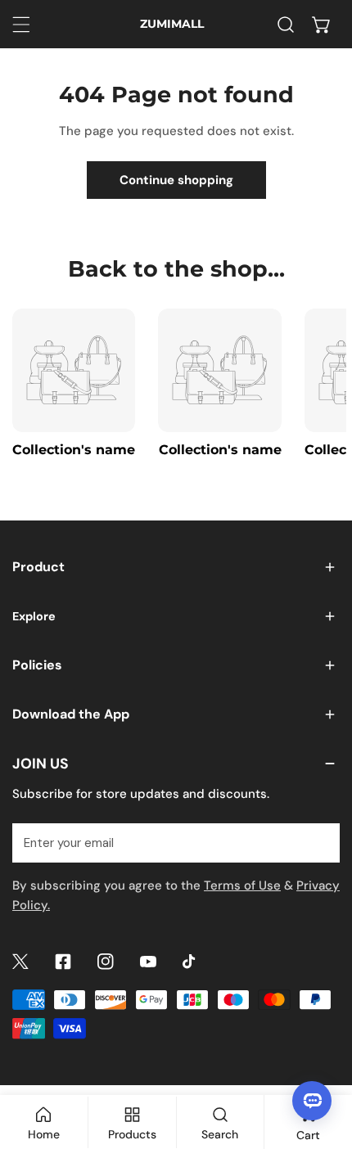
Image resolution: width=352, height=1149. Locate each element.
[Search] (286, 25)
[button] (322, 25)
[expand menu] (21, 25)
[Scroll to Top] (322, 1062)
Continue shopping (176, 180)
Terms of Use (242, 885)
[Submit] (318, 842)
